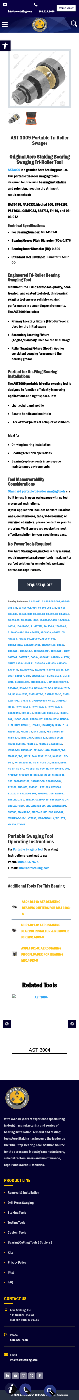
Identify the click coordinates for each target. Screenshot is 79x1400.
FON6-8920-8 (39, 706)
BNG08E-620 (22, 682)
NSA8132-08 (38, 781)
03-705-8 (64, 614)
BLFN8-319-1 (54, 676)
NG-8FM (30, 768)
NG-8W (50, 768)
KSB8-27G (13, 737)
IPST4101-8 (61, 725)
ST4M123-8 (24, 812)
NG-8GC (40, 768)
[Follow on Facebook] (39, 1375)
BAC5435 (13, 669)
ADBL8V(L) (56, 651)
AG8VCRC (24, 657)
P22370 (12, 787)
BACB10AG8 (26, 669)
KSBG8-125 (40, 737)
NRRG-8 (34, 775)
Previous (7, 1024)
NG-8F (11, 768)
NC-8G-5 (33, 762)
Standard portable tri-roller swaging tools (36, 491)
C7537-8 (25, 700)
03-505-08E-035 (47, 607)
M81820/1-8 (58, 750)
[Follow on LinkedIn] (7, 1375)
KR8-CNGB (39, 731)
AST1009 (51, 663)
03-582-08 (39, 614)
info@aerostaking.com (33, 868)
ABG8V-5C (24, 638)
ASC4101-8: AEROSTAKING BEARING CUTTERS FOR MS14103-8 (46, 907)
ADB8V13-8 (26, 651)
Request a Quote (66, 8)
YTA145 (21, 824)
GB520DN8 (14, 713)
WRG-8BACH (44, 818)
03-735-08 (13, 620)
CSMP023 (61, 700)
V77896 (32, 818)
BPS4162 (13, 688)
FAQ (10, 1282)
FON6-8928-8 (55, 706)
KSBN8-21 (44, 744)
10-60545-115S (29, 620)
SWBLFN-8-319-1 (17, 818)
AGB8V (34, 657)
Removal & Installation (23, 1192)
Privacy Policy (17, 1262)
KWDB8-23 (14, 750)
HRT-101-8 (27, 713)
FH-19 (11, 706)
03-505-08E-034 (28, 607)
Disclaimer (62, 1395)
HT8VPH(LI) (48, 725)
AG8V (66, 651)
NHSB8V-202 (62, 768)
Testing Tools (16, 1222)
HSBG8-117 (36, 719)
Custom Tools (17, 1232)
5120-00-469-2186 (18, 632)
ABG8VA (35, 638)
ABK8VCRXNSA (32, 645)
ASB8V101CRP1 (24, 663)
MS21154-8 (30, 756)
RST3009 (56, 787)
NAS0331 (57, 756)
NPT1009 (13, 775)
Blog (11, 1272)
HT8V (17, 725)
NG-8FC (20, 768)
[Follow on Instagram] (23, 1375)
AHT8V (11, 663)
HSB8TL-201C (21, 719)
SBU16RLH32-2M (56, 806)
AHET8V (65, 657)
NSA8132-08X (53, 781)
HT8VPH (36, 725)
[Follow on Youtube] (15, 1375)
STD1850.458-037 (53, 812)
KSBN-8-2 (32, 744)
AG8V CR (12, 657)
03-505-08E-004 (51, 601)
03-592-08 (52, 614)
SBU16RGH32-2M (35, 806)
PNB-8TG (22, 787)
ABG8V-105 (58, 632)
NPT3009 (24, 775)
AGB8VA (55, 657)
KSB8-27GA (26, 737)
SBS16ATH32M (16, 806)
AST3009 (14, 170)
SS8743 (12, 812)
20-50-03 (49, 626)
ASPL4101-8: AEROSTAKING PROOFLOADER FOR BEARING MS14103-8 (42, 954)
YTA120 (12, 824)
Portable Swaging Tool (28, 849)
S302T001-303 (28, 793)
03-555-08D (25, 614)
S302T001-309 (45, 793)
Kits (10, 1252)
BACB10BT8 (41, 669)
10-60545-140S (48, 620)
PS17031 (34, 787)
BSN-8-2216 (26, 688)
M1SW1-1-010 (42, 750)
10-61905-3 (22, 626)
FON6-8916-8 (23, 706)
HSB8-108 (40, 713)
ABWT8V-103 (49, 645)
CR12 (51, 700)
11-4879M (36, 626)
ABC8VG (34, 632)
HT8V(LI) (25, 725)
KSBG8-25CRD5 (16, 744)
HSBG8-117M (51, 719)
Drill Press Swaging (21, 1202)
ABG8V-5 (12, 638)
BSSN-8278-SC (53, 694)
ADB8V (60, 645)
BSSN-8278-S (36, 694)
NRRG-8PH (58, 775)
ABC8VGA (46, 632)
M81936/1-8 (15, 756)
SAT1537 (59, 793)
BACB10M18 (56, 669)
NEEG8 (55, 762)
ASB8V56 (40, 663)
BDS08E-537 (39, 676)
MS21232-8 (44, 756)
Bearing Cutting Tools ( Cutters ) (30, 1242)
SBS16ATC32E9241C (37, 799)
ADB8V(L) (13, 651)
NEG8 (63, 762)
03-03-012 (35, 601)
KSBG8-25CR (55, 737)
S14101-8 (13, 793)
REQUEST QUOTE (39, 584)
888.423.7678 (28, 862)
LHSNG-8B (26, 750)
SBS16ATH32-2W (59, 799)
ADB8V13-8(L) (41, 651)
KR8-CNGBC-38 (55, 731)
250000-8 (60, 626)
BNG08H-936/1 (39, 682)
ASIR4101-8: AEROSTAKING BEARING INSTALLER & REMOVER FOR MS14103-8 (45, 931)
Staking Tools (17, 1212)
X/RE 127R (59, 818)
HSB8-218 (52, 713)
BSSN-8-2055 (19, 694)
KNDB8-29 (13, 731)
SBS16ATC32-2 (16, 799)
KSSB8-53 (56, 744)
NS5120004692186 (18, 781)
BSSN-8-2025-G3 (43, 688)
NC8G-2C (45, 762)
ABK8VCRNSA (15, 645)
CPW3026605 (39, 700)
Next (72, 1024)
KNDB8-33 (26, 731)
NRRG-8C (45, 775)
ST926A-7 (37, 812)
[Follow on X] (31, 1375)
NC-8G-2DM (21, 762)
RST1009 (45, 787)
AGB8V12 (45, 657)
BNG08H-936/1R (58, 682)
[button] (5, 45)
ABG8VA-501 (48, 638)
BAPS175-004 (22, 676)
